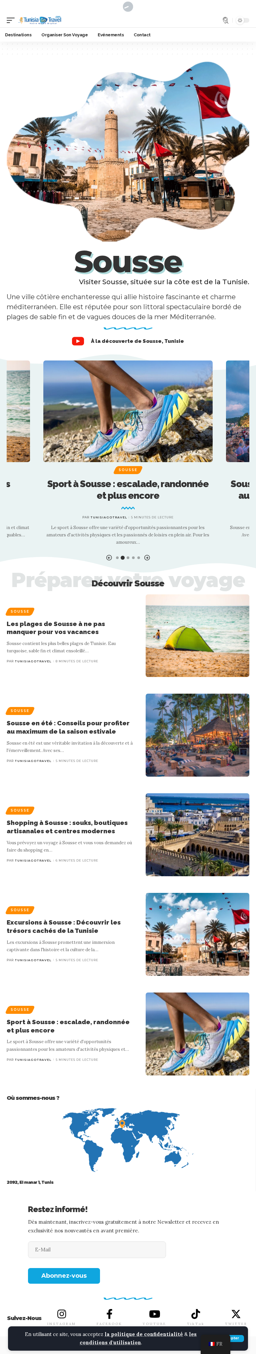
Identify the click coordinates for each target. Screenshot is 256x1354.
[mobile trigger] (12, 20)
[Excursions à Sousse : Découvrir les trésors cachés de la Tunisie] (197, 934)
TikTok (196, 1324)
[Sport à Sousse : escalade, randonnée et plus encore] (128, 411)
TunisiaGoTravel (108, 517)
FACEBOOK (109, 1324)
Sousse (128, 470)
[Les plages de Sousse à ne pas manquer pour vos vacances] (197, 635)
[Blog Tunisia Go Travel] (39, 20)
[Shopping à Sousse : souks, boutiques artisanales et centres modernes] (197, 834)
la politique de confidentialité (144, 1334)
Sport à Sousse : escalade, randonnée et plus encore (128, 489)
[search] (226, 20)
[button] (109, 558)
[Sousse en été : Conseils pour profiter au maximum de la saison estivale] (197, 735)
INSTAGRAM (61, 1324)
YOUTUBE (154, 1324)
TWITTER (236, 1324)
